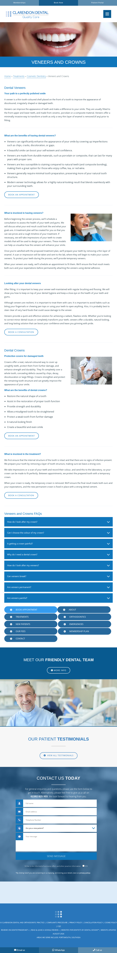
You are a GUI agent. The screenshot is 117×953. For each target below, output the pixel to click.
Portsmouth (65, 937)
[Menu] (107, 14)
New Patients (23, 624)
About (72, 609)
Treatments (18, 76)
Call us (99, 950)
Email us (21, 950)
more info (60, 670)
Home (7, 76)
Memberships (19, 3)
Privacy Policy (75, 922)
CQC (59, 926)
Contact (20, 638)
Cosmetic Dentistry (36, 76)
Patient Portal (97, 3)
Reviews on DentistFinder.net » (15, 930)
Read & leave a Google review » (45, 930)
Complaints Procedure (56, 922)
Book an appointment (21, 194)
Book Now (58, 3)
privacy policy (84, 873)
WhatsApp (60, 950)
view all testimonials (60, 755)
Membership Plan (79, 631)
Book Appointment (26, 609)
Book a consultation (21, 332)
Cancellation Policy (93, 922)
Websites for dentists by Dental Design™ (80, 930)
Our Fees (20, 631)
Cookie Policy (111, 922)
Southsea (75, 937)
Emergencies (76, 624)
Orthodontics (77, 616)
